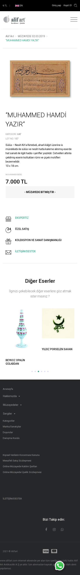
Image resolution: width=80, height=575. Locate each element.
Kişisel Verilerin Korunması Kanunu (21, 455)
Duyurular (8, 432)
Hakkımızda (10, 396)
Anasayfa (8, 389)
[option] (40, 81)
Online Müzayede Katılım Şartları (20, 466)
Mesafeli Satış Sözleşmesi (17, 460)
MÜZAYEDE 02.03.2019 (31, 36)
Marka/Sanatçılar (12, 426)
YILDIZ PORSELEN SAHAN (57, 349)
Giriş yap (57, 5)
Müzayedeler (11, 404)
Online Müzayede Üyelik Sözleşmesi (22, 472)
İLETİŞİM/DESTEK (12, 498)
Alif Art (10, 36)
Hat (19, 134)
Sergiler (8, 413)
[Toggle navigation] (73, 19)
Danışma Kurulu (11, 438)
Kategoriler (9, 420)
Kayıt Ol (68, 5)
